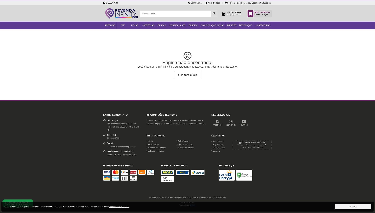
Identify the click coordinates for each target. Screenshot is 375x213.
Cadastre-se (265, 3)
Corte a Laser (177, 25)
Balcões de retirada (155, 151)
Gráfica (193, 25)
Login (254, 3)
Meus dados (217, 141)
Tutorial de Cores (185, 145)
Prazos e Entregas (186, 148)
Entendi (353, 206)
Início (150, 141)
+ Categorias (262, 25)
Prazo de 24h (153, 145)
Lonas (134, 25)
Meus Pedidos (213, 3)
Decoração (245, 25)
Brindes (231, 25)
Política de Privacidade (119, 207)
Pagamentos (218, 145)
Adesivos (110, 25)
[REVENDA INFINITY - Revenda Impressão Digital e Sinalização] (121, 21)
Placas (162, 25)
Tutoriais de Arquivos (156, 148)
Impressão (148, 25)
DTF (123, 25)
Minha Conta (195, 3)
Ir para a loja (188, 75)
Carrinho (216, 151)
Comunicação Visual (212, 25)
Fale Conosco (184, 141)
